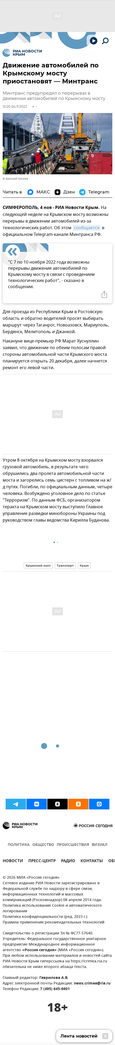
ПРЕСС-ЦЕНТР (42, 861)
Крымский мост (38, 565)
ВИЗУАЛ (99, 845)
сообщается (86, 228)
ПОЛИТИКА (19, 845)
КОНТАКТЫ (91, 861)
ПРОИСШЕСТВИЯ (73, 845)
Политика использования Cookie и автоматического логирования (52, 908)
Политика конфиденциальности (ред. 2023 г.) (45, 917)
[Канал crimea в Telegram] (16, 804)
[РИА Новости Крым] (22, 53)
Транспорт (65, 565)
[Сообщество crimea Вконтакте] (36, 804)
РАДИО (68, 861)
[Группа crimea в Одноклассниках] (78, 804)
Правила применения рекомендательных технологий (53, 922)
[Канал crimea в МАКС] (99, 804)
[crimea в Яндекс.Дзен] (57, 804)
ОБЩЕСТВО (43, 845)
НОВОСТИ (13, 861)
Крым (84, 565)
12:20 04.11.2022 (15, 106)
